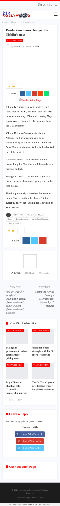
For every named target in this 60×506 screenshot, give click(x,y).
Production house (22, 219)
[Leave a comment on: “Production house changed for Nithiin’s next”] (20, 86)
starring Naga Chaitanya (40, 219)
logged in (22, 421)
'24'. (21, 215)
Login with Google (32, 441)
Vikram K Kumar (13, 223)
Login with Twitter (32, 448)
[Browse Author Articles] (30, 261)
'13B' (15, 215)
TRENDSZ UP (37, 497)
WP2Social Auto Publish (18, 504)
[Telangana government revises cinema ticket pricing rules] (17, 336)
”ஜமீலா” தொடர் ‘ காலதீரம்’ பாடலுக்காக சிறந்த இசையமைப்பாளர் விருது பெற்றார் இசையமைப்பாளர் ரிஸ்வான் (16, 302)
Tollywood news (14, 41)
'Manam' (41, 215)
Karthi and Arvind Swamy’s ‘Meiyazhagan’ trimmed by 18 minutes (44, 298)
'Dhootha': (30, 215)
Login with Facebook (32, 434)
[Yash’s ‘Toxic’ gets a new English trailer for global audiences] (43, 371)
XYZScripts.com (45, 504)
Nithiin (10, 219)
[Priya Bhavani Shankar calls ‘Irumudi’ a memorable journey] (17, 371)
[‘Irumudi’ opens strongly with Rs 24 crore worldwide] (43, 336)
